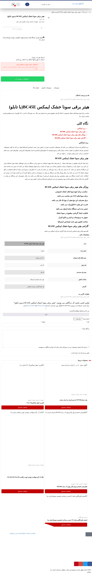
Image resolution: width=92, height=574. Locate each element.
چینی (40, 19)
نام (87, 322)
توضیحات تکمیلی (46, 88)
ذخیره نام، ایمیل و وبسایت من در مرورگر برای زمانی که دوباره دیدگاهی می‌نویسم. (63, 347)
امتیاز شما (85, 319)
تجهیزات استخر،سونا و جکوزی (30, 21)
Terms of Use (41, 305)
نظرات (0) (36, 88)
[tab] (56, 88)
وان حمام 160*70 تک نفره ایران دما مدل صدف (73, 400)
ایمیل (43, 322)
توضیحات (56, 88)
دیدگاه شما (85, 328)
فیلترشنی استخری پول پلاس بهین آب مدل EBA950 (72, 486)
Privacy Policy (31, 305)
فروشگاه (84, 12)
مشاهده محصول (82, 365)
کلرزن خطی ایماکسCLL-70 (35, 403)
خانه (90, 12)
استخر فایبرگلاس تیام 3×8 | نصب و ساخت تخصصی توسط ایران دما (67, 520)
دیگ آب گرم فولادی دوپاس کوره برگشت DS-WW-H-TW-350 (25, 477)
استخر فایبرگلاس (82, 517)
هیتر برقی (18, 21)
